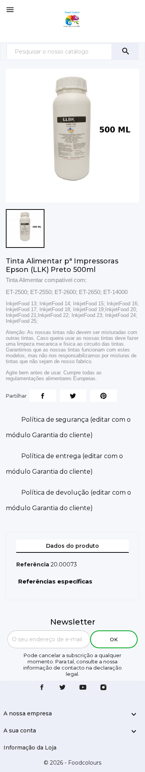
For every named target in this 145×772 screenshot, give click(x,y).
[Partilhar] (42, 395)
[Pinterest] (103, 395)
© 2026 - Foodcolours (72, 762)
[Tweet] (73, 395)
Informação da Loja (29, 747)
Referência (32, 564)
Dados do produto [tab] (72, 545)
